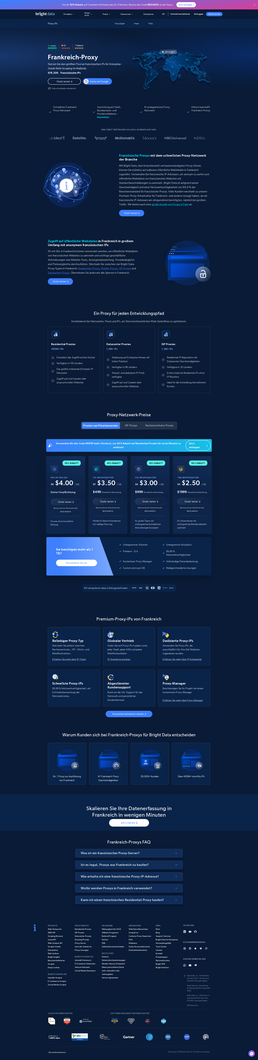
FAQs (150, 23)
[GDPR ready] (187, 1037)
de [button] (163, 14)
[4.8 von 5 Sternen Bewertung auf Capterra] (79, 46)
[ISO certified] (168, 1037)
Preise (136, 23)
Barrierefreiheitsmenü (57, 1052)
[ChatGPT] (184, 948)
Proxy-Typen (120, 23)
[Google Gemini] (195, 948)
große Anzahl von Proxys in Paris (170, 204)
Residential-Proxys (89, 268)
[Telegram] (195, 965)
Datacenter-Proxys (58, 272)
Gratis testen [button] (214, 14)
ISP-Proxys (125, 268)
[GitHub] (195, 931)
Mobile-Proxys (109, 268)
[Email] (190, 965)
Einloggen (198, 14)
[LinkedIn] (184, 931)
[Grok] (206, 948)
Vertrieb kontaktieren (180, 14)
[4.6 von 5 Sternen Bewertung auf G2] (66, 46)
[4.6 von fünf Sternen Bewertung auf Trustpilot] (52, 46)
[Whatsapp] (184, 965)
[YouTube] (190, 931)
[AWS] (51, 1021)
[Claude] (200, 948)
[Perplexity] (190, 948)
